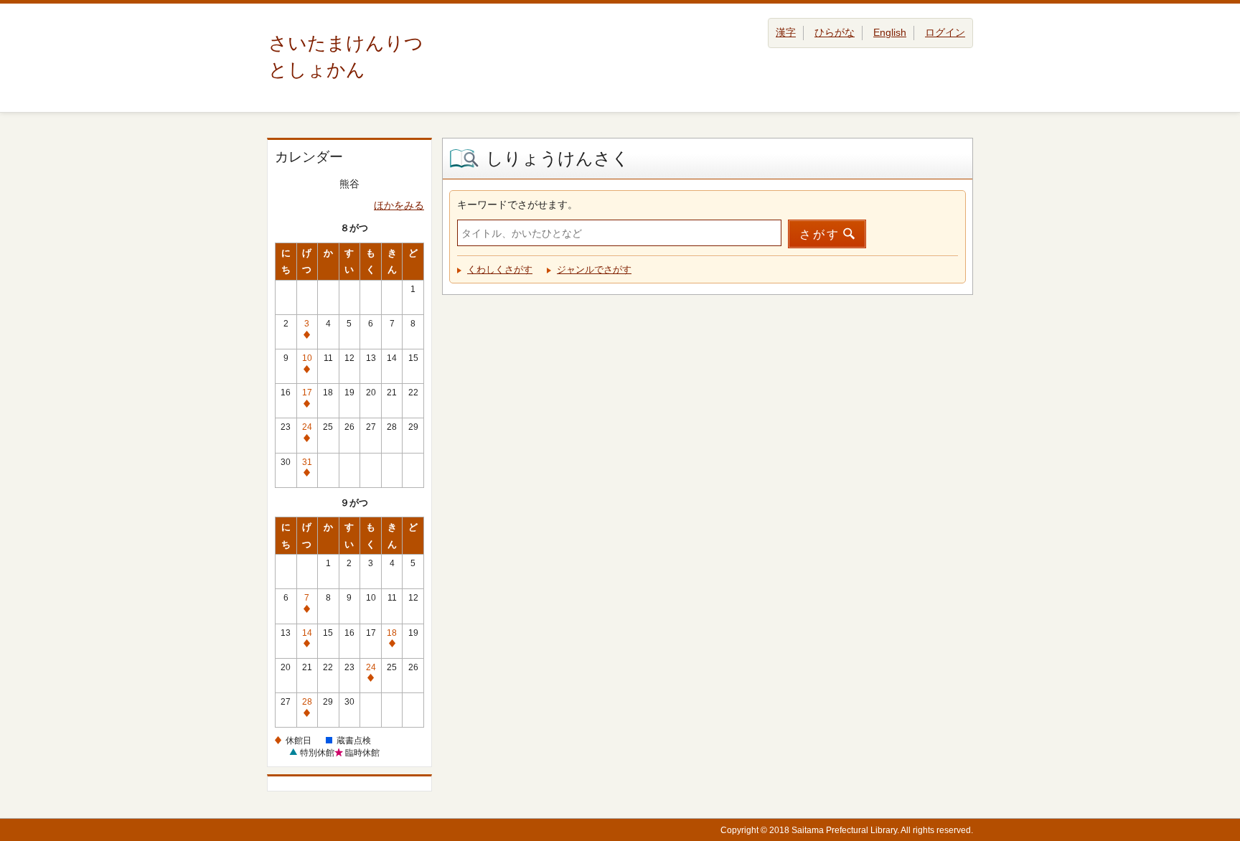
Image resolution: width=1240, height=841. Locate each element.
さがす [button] (819, 234)
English (889, 32)
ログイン (945, 32)
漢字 (786, 32)
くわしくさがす (499, 269)
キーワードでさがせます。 (517, 204)
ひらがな (834, 32)
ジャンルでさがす (594, 269)
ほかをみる (399, 205)
